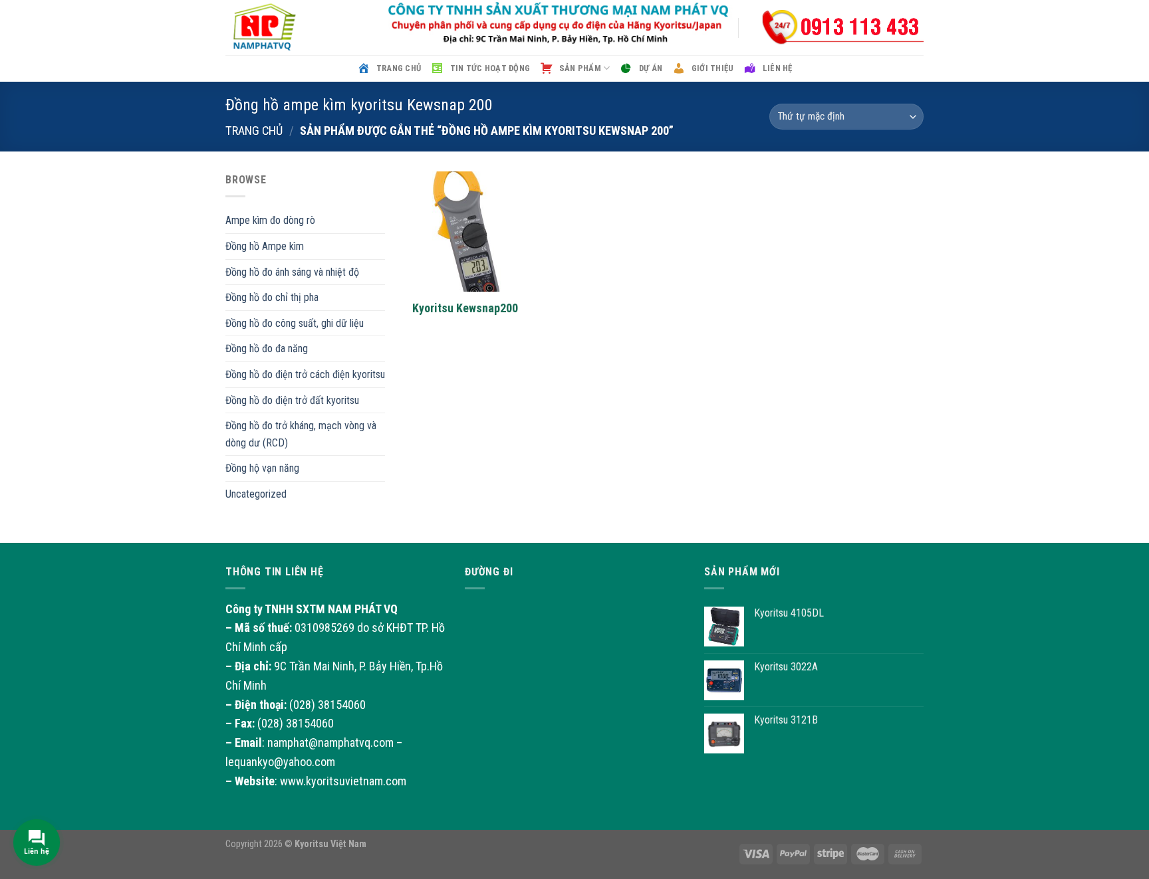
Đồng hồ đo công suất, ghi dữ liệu (294, 323)
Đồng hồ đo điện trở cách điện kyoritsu (305, 374)
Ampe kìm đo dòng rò (270, 220)
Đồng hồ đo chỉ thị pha (272, 297)
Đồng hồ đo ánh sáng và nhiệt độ (292, 272)
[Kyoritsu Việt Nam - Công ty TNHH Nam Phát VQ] (291, 27)
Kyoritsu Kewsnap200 (465, 308)
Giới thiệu (712, 68)
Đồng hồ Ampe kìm (264, 246)
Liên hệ (777, 68)
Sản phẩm (580, 68)
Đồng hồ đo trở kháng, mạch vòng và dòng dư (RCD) (300, 434)
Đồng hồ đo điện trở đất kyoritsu (292, 400)
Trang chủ (398, 68)
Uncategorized (256, 494)
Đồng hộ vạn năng (262, 468)
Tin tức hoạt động (490, 68)
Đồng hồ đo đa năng (266, 348)
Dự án (650, 68)
